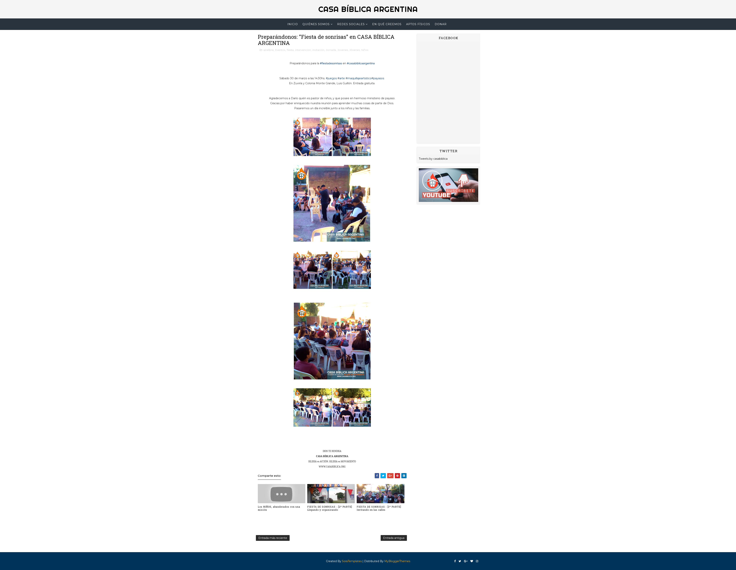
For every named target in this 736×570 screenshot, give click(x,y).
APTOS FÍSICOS (418, 24)
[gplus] (465, 561)
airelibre (268, 49)
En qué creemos (387, 24)
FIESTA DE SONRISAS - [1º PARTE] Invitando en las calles (379, 508)
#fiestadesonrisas (331, 63)
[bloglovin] (471, 561)
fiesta (290, 49)
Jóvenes (354, 49)
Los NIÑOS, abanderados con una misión (279, 508)
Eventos (280, 49)
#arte (341, 78)
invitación (318, 49)
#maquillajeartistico (358, 78)
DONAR (441, 24)
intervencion (303, 49)
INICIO (292, 24)
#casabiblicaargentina (361, 63)
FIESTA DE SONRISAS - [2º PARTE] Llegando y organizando (329, 508)
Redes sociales (351, 24)
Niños (364, 49)
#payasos (377, 78)
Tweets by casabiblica (433, 158)
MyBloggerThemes (397, 561)
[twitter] (460, 561)
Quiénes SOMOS (316, 24)
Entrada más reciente (272, 538)
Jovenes (343, 49)
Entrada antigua (393, 538)
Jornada (331, 49)
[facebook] (455, 561)
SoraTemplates (352, 561)
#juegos (331, 78)
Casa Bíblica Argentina (368, 9)
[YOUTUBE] (448, 185)
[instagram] (477, 561)
